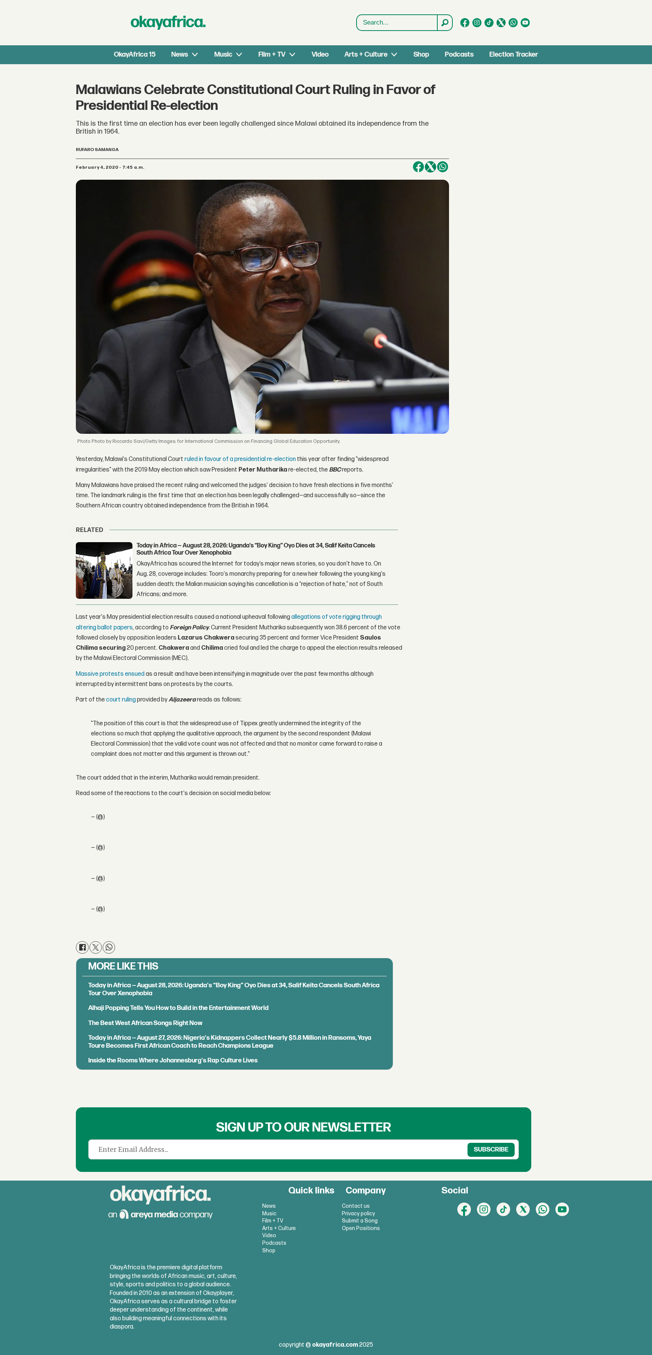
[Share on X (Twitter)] (430, 167)
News (179, 55)
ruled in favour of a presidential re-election (240, 459)
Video (320, 55)
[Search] (444, 22)
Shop (421, 55)
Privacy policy (358, 1213)
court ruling (121, 699)
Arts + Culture (366, 55)
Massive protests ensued (110, 674)
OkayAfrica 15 (134, 55)
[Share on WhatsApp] (442, 167)
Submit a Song (360, 1221)
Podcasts (459, 55)
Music (223, 55)
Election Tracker (513, 55)
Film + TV (271, 55)
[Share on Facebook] (418, 167)
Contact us (356, 1206)
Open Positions (361, 1228)
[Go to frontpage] (168, 22)
